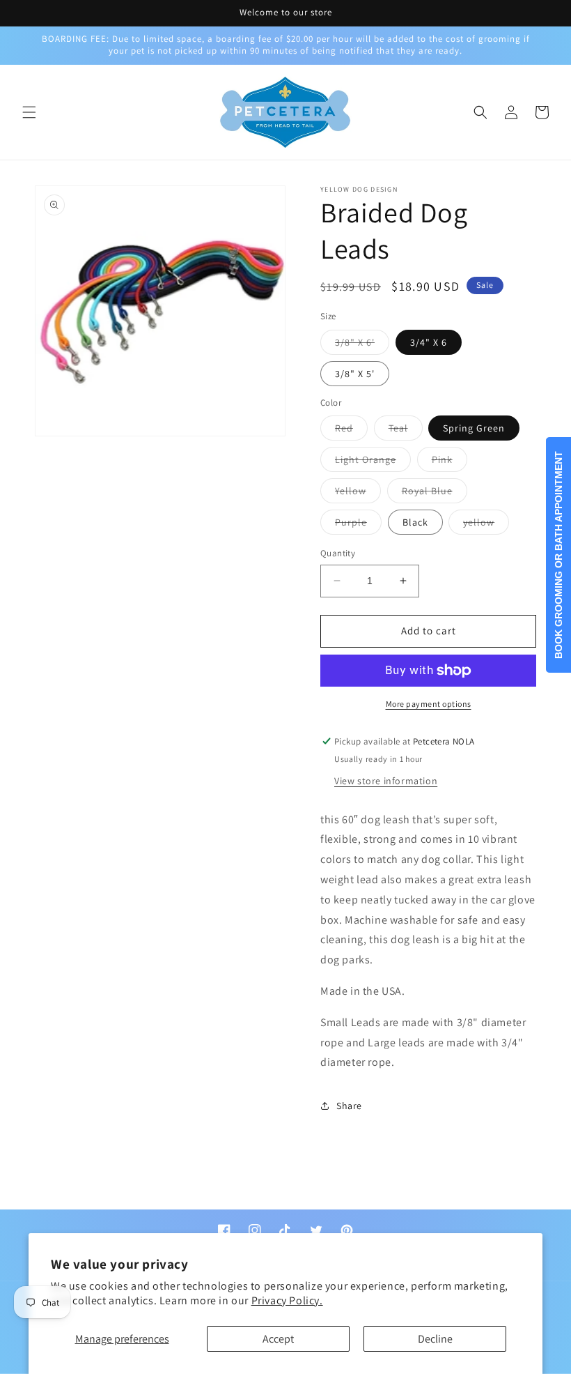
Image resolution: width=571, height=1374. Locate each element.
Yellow (358, 493)
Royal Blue (434, 493)
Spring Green (474, 428)
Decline (435, 1338)
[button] (29, 112)
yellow (486, 525)
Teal (406, 431)
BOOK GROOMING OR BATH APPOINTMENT (558, 555)
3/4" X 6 (428, 342)
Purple (358, 525)
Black (415, 522)
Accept (278, 1338)
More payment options (428, 704)
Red (351, 431)
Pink (449, 462)
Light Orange (373, 462)
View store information (385, 780)
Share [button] (349, 1105)
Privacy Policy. (287, 1300)
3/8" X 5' (355, 373)
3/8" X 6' (362, 345)
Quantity (337, 553)
